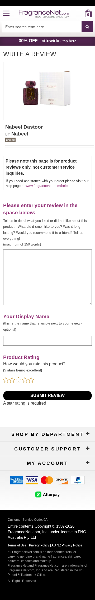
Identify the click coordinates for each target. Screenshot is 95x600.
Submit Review (47, 395)
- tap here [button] (48, 40)
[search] (80, 13)
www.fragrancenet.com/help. (47, 186)
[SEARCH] (87, 27)
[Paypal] (78, 480)
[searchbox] (42, 26)
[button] (6, 13)
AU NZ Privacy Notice (66, 545)
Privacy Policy (39, 545)
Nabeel (19, 134)
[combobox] (47, 27)
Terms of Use (17, 545)
